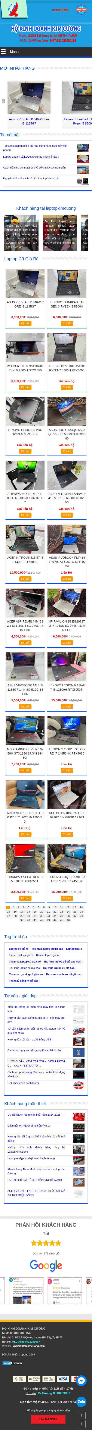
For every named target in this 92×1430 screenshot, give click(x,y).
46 (68, 920)
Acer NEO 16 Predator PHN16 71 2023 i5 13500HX (25, 817)
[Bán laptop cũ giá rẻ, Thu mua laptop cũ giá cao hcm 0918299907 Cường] (14, 18)
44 (54, 920)
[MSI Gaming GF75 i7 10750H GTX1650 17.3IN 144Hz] (25, 746)
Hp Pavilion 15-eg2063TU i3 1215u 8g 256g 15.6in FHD (67, 626)
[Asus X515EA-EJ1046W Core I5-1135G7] (29, 98)
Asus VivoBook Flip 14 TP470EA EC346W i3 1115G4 (67, 562)
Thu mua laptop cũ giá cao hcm (62, 961)
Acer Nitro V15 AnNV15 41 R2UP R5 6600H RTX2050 (66, 498)
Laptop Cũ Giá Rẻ (21, 258)
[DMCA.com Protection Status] (13, 1364)
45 (61, 920)
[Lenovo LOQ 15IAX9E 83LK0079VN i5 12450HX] (66, 874)
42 (41, 920)
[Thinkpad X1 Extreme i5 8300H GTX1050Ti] (25, 874)
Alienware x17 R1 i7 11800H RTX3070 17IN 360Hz (25, 498)
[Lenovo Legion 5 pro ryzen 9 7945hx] (25, 427)
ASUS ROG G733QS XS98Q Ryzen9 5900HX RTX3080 (66, 434)
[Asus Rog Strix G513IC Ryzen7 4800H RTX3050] (66, 363)
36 (68, 915)
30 (28, 915)
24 (68, 911)
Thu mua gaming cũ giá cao (26, 974)
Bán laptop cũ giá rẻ (47, 955)
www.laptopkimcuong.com (29, 1346)
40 (28, 920)
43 (48, 920)
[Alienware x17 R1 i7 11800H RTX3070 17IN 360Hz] (25, 491)
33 (48, 915)
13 (74, 907)
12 (68, 907)
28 (15, 915)
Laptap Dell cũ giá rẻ (21, 955)
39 (21, 920)
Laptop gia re (74, 948)
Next (86, 101)
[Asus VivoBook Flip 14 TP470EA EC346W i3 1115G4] (66, 555)
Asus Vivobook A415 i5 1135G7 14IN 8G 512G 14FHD (25, 690)
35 (61, 915)
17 (21, 911)
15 (8, 911)
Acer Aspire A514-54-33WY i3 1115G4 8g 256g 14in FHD (25, 626)
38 (81, 915)
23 (61, 911)
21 (48, 911)
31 (35, 915)
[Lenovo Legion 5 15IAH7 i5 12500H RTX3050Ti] (66, 682)
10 (54, 907)
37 (74, 915)
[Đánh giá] (17, 1290)
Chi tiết (25, 323)
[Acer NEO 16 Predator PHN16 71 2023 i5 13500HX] (25, 810)
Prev (5, 101)
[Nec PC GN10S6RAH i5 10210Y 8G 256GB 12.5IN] (66, 810)
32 (41, 915)
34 (54, 915)
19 (35, 911)
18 (28, 911)
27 (8, 915)
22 (54, 911)
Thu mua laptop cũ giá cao (24, 968)
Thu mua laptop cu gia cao (47, 948)
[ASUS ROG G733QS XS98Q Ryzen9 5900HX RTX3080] (66, 427)
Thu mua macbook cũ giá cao (63, 974)
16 (15, 911)
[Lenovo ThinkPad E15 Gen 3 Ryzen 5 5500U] (66, 299)
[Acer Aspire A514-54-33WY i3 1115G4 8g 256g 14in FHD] (25, 618)
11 (61, 907)
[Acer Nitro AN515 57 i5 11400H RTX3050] (25, 555)
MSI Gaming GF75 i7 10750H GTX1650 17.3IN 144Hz (25, 753)
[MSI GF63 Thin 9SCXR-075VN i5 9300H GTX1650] (25, 363)
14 (81, 907)
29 (21, 915)
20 (41, 911)
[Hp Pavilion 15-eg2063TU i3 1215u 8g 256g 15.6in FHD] (66, 618)
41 (35, 920)
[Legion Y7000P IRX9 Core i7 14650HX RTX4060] (66, 746)
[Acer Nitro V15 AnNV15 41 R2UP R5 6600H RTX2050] (66, 491)
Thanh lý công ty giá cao (23, 980)
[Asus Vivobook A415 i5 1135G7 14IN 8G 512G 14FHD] (25, 682)
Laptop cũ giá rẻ (18, 948)
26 (81, 911)
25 (74, 911)
